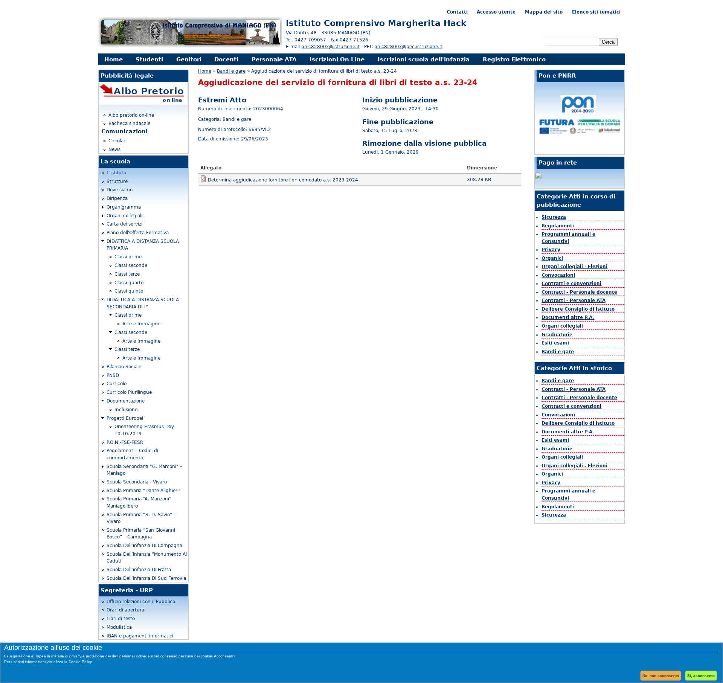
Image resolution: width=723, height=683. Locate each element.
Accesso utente (496, 12)
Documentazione (126, 401)
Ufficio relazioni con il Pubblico (141, 601)
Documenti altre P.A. (567, 317)
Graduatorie (556, 334)
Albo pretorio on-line (131, 115)
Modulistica (119, 627)
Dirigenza (117, 198)
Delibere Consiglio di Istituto (578, 309)
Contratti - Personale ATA (573, 300)
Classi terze (127, 274)
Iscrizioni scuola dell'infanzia (424, 59)
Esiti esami (555, 343)
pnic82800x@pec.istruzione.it (408, 46)
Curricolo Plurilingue (129, 392)
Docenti (226, 59)
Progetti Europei (125, 418)
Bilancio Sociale (124, 366)
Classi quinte (128, 291)
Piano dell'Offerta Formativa (138, 232)
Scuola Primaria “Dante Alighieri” (144, 490)
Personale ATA (274, 59)
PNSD (113, 375)
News (114, 149)
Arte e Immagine (141, 323)
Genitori (188, 59)
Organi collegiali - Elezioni (574, 266)
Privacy (550, 249)
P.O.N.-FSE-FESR (125, 442)
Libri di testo (121, 618)
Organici (552, 258)
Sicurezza (553, 217)
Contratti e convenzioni (571, 283)
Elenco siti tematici (596, 12)
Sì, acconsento (701, 676)
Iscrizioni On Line (337, 59)
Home (113, 59)
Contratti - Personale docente (579, 292)
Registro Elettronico (514, 59)
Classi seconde (130, 265)
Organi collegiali (124, 215)
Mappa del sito (544, 12)
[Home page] (190, 46)
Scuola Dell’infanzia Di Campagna (144, 545)
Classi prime (128, 256)
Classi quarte (128, 282)
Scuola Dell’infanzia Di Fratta (139, 569)
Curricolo (117, 383)
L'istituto (116, 172)
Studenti (149, 59)
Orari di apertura (125, 610)
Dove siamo (120, 189)
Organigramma (124, 207)
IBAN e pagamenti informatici (140, 636)
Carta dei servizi (124, 224)
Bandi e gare (231, 71)
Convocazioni (558, 275)
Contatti (457, 12)
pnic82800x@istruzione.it (330, 46)
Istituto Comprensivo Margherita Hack (376, 23)
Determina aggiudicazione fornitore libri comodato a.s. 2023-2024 (283, 180)
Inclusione (125, 409)
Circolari (117, 140)
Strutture (117, 181)
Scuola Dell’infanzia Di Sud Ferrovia (146, 578)
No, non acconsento (660, 676)
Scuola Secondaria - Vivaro (137, 482)
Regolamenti (557, 226)
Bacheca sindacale (129, 123)
